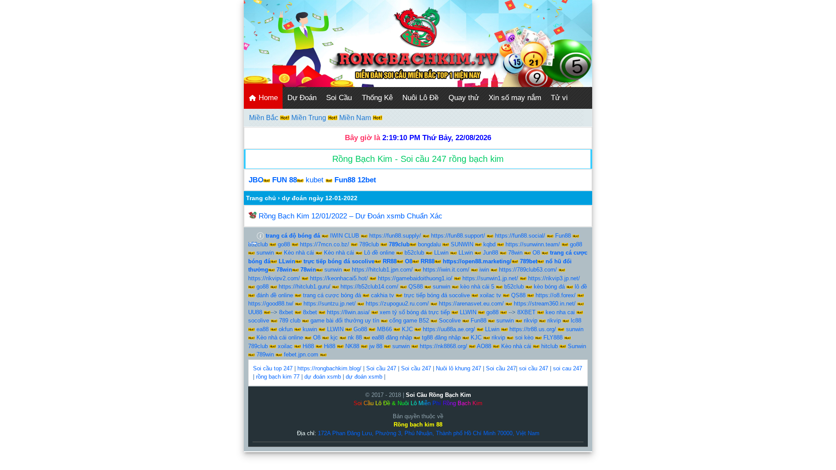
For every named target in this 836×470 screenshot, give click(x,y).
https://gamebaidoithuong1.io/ (415, 278)
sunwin (265, 252)
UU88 (255, 312)
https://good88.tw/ (270, 303)
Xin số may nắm (515, 98)
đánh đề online (274, 295)
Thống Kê (377, 98)
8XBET (526, 312)
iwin (484, 269)
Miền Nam (356, 117)
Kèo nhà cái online (279, 337)
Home (267, 98)
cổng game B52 (409, 320)
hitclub (549, 346)
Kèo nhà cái (299, 252)
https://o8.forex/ (556, 295)
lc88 (576, 320)
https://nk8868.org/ (443, 346)
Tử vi (559, 98)
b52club (258, 244)
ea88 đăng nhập (392, 337)
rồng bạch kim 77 (278, 376)
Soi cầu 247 (381, 368)
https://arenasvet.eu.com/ (471, 303)
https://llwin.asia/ (348, 312)
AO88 (484, 346)
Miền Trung (309, 117)
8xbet (286, 312)
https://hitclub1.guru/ (304, 286)
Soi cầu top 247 (273, 368)
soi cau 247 (567, 368)
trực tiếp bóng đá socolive (437, 295)
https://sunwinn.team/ (533, 244)
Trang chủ (261, 198)
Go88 (360, 329)
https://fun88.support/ (458, 235)
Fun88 (563, 235)
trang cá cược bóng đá (332, 295)
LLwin (441, 252)
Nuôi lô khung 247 (458, 368)
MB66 (384, 329)
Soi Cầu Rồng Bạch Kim (438, 395)
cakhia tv (382, 295)
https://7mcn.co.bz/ (324, 244)
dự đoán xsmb (322, 376)
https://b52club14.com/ (369, 286)
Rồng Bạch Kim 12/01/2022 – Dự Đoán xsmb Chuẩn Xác (350, 216)
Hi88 (308, 346)
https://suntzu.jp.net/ (329, 303)
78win (515, 252)
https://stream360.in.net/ (545, 303)
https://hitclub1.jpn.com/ (382, 269)
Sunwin (577, 346)
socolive (258, 320)
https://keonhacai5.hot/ (339, 278)
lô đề (581, 286)
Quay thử (463, 98)
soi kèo (524, 337)
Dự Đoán (302, 98)
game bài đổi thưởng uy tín (344, 320)
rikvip (530, 320)
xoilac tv (490, 295)
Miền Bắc (264, 117)
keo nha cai (560, 312)
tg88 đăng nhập (441, 337)
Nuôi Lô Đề (420, 98)
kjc (334, 337)
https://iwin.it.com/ (446, 269)
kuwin (310, 329)
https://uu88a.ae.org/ (449, 329)
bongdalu (429, 244)
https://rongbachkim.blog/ (329, 368)
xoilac (285, 346)
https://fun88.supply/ (395, 235)
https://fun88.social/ (520, 235)
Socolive (450, 320)
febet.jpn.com (301, 354)
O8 (536, 252)
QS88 (415, 286)
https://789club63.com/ (528, 269)
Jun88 (490, 252)
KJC (407, 329)
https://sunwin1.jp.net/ (490, 278)
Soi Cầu (339, 98)
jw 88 (375, 346)
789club (369, 244)
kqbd (489, 244)
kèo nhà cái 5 (477, 286)
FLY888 (553, 337)
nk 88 (355, 337)
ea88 (262, 329)
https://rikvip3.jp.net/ (554, 278)
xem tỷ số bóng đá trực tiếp (415, 312)
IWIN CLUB (344, 235)
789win (265, 354)
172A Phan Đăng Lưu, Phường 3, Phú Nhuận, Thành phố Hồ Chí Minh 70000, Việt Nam (428, 433)
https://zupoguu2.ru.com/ (397, 303)
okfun (286, 329)
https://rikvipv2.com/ (274, 278)
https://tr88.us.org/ (532, 329)
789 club (289, 320)
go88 (284, 244)
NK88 (352, 346)
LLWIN (468, 312)
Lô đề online (379, 252)
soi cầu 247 (533, 368)
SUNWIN (462, 244)
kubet (315, 180)
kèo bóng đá (549, 286)
